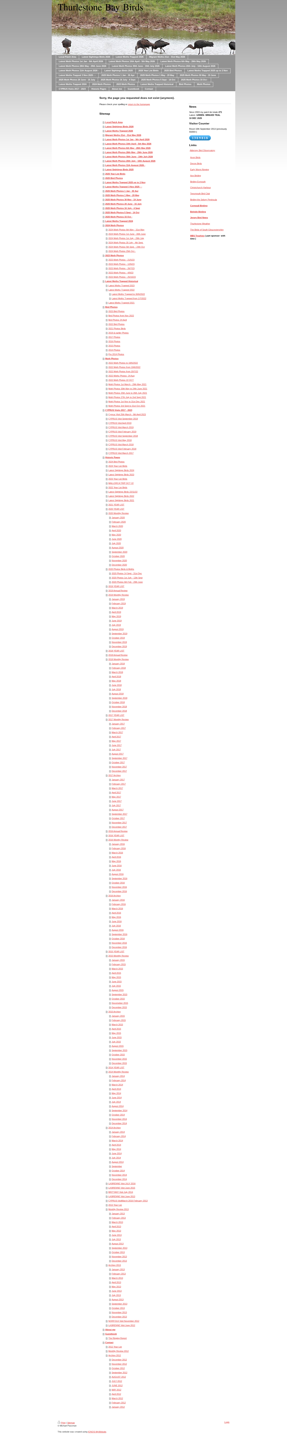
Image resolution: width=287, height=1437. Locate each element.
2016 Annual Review (117, 831)
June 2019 (117, 620)
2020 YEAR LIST (116, 509)
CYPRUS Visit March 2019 (121, 427)
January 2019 (118, 599)
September (117, 1166)
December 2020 (119, 565)
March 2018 (117, 672)
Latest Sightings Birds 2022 (121, 496)
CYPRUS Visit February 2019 (122, 431)
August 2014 (118, 1106)
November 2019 (119, 642)
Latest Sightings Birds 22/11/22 (122, 492)
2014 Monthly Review (118, 1072)
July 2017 (116, 749)
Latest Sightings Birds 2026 (119, 126)
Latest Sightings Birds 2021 (121, 500)
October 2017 (118, 762)
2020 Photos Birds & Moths (121, 569)
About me (110, 1329)
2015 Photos (114, 346)
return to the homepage (139, 104)
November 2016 (119, 887)
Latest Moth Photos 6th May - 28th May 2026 (128, 148)
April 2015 (116, 973)
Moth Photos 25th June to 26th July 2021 (127, 393)
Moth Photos (112, 358)
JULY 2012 (117, 1381)
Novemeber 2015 (120, 1003)
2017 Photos (114, 337)
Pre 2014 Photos (116, 354)
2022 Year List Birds (117, 487)
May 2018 (116, 681)
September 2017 (119, 758)
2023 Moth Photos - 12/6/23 (121, 264)
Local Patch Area (114, 122)
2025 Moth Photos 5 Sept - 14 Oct (122, 212)
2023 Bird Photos (116, 311)
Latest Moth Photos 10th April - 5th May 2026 (128, 144)
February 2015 (119, 964)
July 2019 (116, 625)
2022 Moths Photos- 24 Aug (121, 376)
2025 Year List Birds (115, 174)
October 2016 (118, 883)
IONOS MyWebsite (97, 1432)
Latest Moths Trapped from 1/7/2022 (129, 298)
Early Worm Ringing (199, 169)
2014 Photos (114, 350)
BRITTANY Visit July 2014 (120, 1192)
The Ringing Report (117, 1338)
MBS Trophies (197, 236)
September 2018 (119, 698)
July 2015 (116, 986)
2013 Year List (115, 1205)
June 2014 (117, 1097)
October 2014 (118, 1115)
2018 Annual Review (117, 655)
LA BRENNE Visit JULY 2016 (121, 1183)
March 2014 (117, 1085)
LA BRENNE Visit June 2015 (121, 1188)
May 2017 (116, 741)
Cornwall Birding (199, 205)
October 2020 (118, 556)
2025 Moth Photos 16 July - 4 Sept (122, 208)
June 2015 (117, 981)
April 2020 (116, 530)
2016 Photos (114, 341)
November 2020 (119, 560)
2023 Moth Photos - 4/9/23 (120, 272)
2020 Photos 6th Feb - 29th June (127, 582)
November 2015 (119, 1059)
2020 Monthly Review (118, 513)
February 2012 (119, 1402)
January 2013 (118, 1213)
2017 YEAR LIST (116, 715)
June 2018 (117, 685)
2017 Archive (114, 775)
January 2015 (118, 960)
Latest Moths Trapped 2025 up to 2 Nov (125, 182)
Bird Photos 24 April (117, 320)
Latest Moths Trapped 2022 (121, 290)
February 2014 (119, 1080)
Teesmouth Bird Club (200, 193)
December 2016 (119, 891)
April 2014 (116, 1089)
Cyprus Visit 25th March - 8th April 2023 (127, 414)
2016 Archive (114, 895)
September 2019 (119, 633)
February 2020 (119, 522)
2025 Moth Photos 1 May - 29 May (122, 195)
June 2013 (117, 1235)
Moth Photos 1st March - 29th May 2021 (127, 384)
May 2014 (116, 1093)
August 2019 (118, 629)
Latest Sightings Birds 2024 (121, 470)
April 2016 (116, 857)
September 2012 (119, 1372)
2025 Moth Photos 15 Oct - (118, 217)
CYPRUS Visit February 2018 (122, 449)
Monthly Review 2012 (118, 1351)
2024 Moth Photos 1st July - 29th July (126, 238)
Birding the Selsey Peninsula (203, 199)
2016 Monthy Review (118, 840)
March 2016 (117, 852)
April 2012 (116, 1394)
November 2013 (119, 1256)
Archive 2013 (114, 1265)
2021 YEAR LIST (116, 504)
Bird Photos (111, 307)
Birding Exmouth (198, 181)
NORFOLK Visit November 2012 (123, 1321)
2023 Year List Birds (117, 479)
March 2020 (117, 526)
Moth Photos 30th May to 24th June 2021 (127, 388)
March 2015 (117, 969)
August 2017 (118, 754)
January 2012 (118, 1407)
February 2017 (119, 728)
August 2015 (118, 990)
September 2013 (119, 1248)
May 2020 (116, 535)
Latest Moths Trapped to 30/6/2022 (128, 294)
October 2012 (118, 1368)
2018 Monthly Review (118, 659)
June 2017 (117, 745)
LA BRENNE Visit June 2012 (121, 1325)
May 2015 (116, 977)
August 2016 (118, 874)
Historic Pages (112, 457)
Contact (109, 1342)
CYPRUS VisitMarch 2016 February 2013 (128, 1201)
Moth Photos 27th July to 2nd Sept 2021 (127, 397)
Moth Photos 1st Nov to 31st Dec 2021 (126, 401)
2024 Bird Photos (116, 462)
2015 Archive (114, 1011)
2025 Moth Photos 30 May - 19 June (123, 199)
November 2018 (119, 706)
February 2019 (119, 603)
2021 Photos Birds (117, 328)
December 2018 (119, 711)
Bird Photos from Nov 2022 (121, 315)
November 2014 (119, 1119)
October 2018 (118, 702)
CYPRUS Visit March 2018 (121, 444)
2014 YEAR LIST (116, 1067)
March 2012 (117, 1398)
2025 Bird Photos (114, 178)
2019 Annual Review (117, 590)
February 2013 (119, 1218)
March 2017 (117, 732)
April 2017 (116, 736)
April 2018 (116, 676)
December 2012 (119, 1359)
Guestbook (111, 1334)
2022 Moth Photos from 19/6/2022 (124, 367)
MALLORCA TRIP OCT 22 (121, 483)
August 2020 (118, 547)
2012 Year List (115, 1347)
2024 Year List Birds (117, 466)
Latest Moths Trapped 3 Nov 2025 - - (123, 187)
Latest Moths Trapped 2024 (119, 221)
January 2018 (118, 663)
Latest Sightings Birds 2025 (119, 169)
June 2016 (117, 865)
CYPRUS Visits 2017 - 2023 (118, 410)
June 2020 (117, 539)
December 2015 (119, 1007)
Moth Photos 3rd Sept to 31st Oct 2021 (126, 406)
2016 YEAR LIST (116, 835)
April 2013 (116, 1226)
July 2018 (116, 689)
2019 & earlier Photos (118, 333)
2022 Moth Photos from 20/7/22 (123, 371)
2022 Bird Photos (116, 324)
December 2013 (119, 1261)
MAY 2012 (116, 1390)
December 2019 (119, 646)
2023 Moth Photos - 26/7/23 (121, 268)
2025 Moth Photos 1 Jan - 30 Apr (121, 191)
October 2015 (118, 999)
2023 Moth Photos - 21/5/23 (121, 260)
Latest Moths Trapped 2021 (121, 303)
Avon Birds (195, 157)
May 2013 (116, 1231)
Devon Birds (196, 163)
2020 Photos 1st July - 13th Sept (127, 578)
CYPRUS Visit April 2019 (119, 423)
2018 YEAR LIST (116, 651)
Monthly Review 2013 (118, 1209)
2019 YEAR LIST (116, 586)
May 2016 (116, 861)
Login (226, 1422)
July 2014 (116, 1102)
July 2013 (116, 1239)
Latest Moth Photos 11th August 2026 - (125, 165)
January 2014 (118, 1076)
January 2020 (118, 517)
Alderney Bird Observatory (202, 150)
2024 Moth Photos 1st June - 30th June (127, 234)
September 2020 (119, 552)
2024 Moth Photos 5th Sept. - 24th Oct (126, 247)
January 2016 (118, 844)
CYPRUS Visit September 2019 (123, 419)
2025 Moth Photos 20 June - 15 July (123, 204)
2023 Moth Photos (114, 255)
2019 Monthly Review (118, 595)
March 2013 (117, 1222)
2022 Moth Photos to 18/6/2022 (123, 363)
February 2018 (119, 668)
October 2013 (118, 1252)
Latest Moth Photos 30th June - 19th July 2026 (129, 156)
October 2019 (118, 638)
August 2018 (118, 694)
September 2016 (119, 878)
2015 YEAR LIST (116, 951)
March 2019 (117, 608)
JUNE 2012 (117, 1385)
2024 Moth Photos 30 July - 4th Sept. (125, 242)
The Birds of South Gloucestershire (207, 229)
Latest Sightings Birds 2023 (121, 474)
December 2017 (119, 771)
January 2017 (118, 724)
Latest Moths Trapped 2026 (119, 131)
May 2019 (116, 616)
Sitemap (71, 1423)
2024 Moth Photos (114, 225)
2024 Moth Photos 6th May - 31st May (126, 229)
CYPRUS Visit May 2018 (120, 440)
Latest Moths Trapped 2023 (121, 285)
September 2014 (119, 1110)
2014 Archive (114, 1127)
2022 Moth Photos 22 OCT (121, 380)
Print (63, 1423)
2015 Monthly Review (118, 956)
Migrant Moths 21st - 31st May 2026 (123, 135)
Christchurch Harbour (200, 187)
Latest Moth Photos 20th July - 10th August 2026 (130, 161)
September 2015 (119, 994)
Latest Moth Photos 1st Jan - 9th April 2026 (127, 139)
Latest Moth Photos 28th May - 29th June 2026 (129, 152)
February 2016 (119, 848)
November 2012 (119, 1364)
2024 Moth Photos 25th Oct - (122, 251)
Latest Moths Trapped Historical (121, 281)
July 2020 (116, 543)
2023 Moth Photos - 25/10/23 (122, 277)
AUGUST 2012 (119, 1377)
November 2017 (119, 767)
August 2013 (118, 1243)
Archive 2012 (114, 1355)
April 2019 (116, 612)
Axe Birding (195, 175)
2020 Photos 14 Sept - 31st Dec (127, 573)
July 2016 (116, 870)
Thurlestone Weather (200, 223)
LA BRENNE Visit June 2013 (121, 1196)
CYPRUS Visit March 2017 (121, 453)
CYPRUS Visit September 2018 (123, 436)
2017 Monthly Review (118, 719)
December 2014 (119, 1123)
